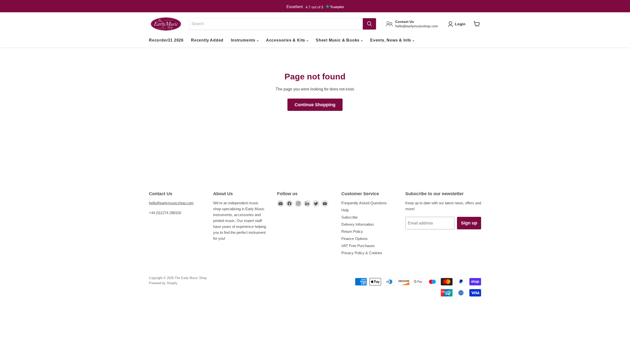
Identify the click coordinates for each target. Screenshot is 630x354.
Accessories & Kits (286, 40)
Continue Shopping (315, 104)
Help (345, 210)
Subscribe (349, 217)
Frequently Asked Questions (364, 203)
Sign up (469, 223)
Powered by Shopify (163, 283)
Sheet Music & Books (338, 40)
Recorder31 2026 (166, 40)
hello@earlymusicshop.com (171, 203)
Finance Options (354, 238)
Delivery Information (357, 224)
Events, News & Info (391, 40)
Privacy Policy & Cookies (361, 253)
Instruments (244, 40)
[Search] (369, 24)
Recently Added (207, 40)
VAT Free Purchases (358, 246)
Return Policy (352, 231)
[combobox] (275, 24)
